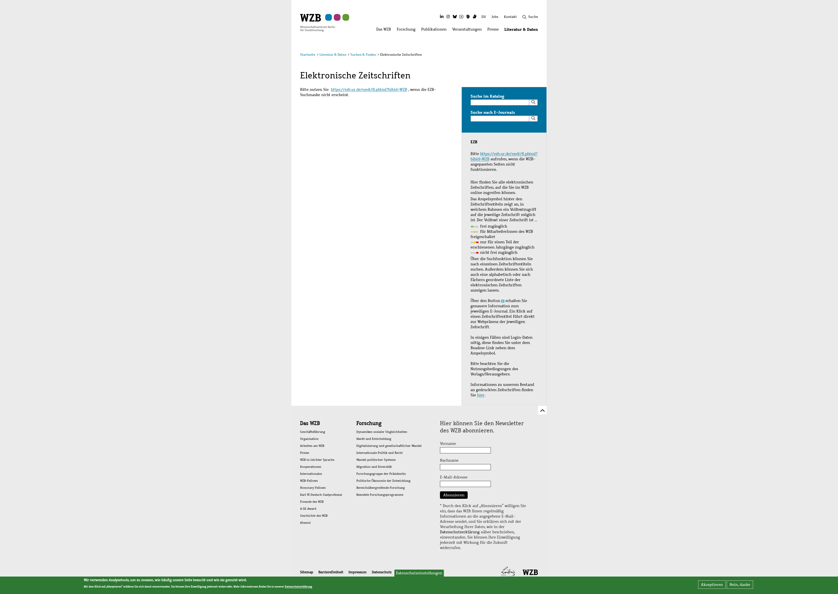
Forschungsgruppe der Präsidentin (381, 474)
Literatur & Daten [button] (522, 30)
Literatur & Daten (332, 54)
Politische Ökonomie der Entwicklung (383, 481)
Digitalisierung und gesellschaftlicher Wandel (389, 446)
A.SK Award (308, 509)
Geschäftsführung (312, 432)
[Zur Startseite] (317, 22)
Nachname (449, 460)
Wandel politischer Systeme (376, 460)
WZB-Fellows (309, 481)
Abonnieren (453, 495)
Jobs (494, 16)
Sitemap (306, 572)
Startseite (307, 54)
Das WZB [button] (385, 30)
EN (483, 16)
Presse (304, 453)
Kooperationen (310, 467)
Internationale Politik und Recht (379, 453)
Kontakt (510, 16)
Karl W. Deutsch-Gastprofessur (321, 495)
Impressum (358, 572)
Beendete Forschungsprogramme (379, 495)
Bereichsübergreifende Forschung (380, 488)
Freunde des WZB (312, 502)
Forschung (368, 423)
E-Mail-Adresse (453, 477)
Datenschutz (382, 572)
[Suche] (533, 102)
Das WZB (310, 423)
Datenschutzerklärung (460, 532)
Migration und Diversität (374, 467)
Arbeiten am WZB (312, 446)
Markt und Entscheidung (373, 439)
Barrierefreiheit (330, 572)
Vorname (448, 443)
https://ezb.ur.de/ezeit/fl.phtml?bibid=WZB (369, 89)
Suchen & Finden (363, 54)
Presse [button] (494, 30)
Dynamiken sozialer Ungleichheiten (381, 432)
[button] (539, 55)
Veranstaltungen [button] (468, 30)
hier (480, 395)
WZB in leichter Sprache (317, 460)
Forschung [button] (407, 30)
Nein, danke (740, 584)
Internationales (311, 474)
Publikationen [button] (435, 30)
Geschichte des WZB (314, 516)
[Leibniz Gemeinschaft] (508, 572)
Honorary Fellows (313, 488)
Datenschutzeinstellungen (419, 573)
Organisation (309, 439)
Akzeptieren (712, 584)
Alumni (305, 523)
